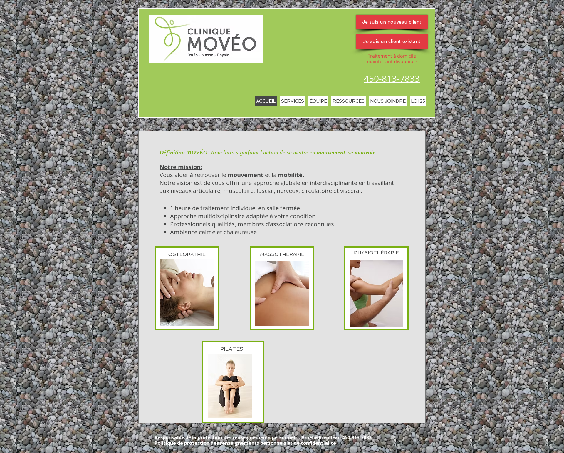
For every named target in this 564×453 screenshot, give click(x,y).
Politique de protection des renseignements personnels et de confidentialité (245, 443)
